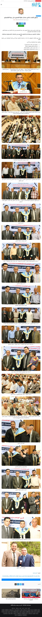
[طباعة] (17, 24)
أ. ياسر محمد (35, 573)
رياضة (32, 611)
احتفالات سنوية (10, 613)
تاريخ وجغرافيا (19, 613)
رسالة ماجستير (5, 613)
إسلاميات (38, 611)
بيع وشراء (24, 611)
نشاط (37, 613)
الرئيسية (29, 608)
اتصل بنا (26, 608)
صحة (35, 611)
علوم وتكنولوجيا (28, 611)
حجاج (6, 611)
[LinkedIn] (18, 584)
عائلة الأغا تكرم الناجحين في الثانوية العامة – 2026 (26, 1)
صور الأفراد (17, 608)
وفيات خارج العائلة (16, 611)
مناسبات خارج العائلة (24, 613)
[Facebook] (25, 24)
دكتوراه (20, 608)
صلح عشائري (30, 613)
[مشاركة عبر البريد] (20, 24)
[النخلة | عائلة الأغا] (36, 4)
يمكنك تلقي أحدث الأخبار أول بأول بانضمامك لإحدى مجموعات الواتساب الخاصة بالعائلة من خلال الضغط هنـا (21, 576)
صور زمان (3, 611)
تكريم (9, 611)
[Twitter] (21, 584)
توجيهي (34, 613)
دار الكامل (15, 613)
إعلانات (20, 611)
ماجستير (23, 608)
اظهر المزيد (21, 579)
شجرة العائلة (13, 608)
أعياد (11, 611)
